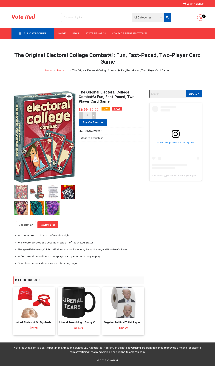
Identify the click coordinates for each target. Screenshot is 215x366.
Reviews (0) (47, 224)
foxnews (172, 175)
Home (62, 33)
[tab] (26, 224)
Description (26, 224)
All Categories (35, 33)
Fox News (157, 175)
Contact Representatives (129, 33)
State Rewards (95, 33)
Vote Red (23, 16)
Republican (97, 138)
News (75, 33)
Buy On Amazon (93, 122)
